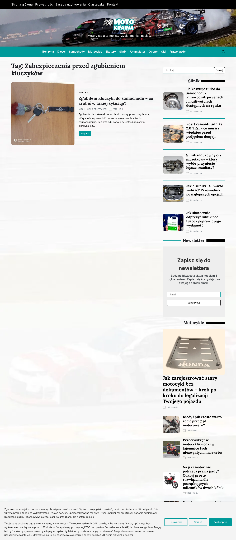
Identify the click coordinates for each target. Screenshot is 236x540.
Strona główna (22, 4)
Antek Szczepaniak (97, 109)
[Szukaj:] (188, 70)
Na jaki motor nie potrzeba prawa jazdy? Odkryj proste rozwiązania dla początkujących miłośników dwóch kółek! (203, 477)
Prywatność (44, 4)
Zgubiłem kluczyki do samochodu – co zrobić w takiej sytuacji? (116, 101)
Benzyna (48, 51)
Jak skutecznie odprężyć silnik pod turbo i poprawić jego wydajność (203, 219)
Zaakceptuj (220, 522)
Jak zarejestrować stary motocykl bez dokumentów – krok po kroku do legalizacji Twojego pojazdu (190, 389)
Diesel (61, 51)
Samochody (77, 51)
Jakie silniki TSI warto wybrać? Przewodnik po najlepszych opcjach (204, 190)
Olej (163, 51)
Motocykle (95, 51)
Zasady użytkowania (70, 4)
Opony (153, 51)
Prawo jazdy (177, 51)
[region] (118, 521)
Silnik (122, 51)
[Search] (223, 51)
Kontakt (112, 4)
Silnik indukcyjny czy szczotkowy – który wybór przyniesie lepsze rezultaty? (204, 161)
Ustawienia (175, 522)
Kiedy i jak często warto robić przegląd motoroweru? (202, 421)
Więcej (84, 133)
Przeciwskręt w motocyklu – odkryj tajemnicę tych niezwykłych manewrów (203, 446)
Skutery (111, 51)
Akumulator (137, 51)
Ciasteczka (96, 4)
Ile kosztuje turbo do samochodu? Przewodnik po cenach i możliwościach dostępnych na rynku (204, 97)
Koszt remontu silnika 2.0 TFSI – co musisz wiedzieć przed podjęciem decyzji (204, 130)
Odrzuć (198, 522)
